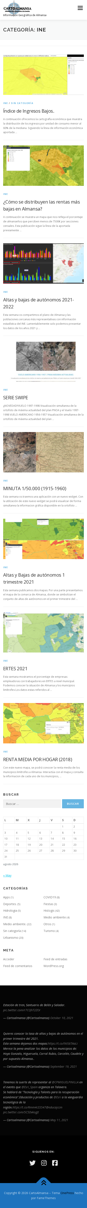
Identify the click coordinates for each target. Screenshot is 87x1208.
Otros (47, 924)
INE (5, 103)
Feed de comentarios (17, 966)
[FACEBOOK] (55, 1163)
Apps (6, 897)
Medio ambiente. (14, 924)
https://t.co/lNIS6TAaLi (63, 1043)
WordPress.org (54, 966)
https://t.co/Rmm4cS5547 (29, 1107)
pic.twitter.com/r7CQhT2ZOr (22, 1010)
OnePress (67, 1193)
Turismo (49, 931)
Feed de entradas (55, 959)
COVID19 (50, 897)
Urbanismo (10, 938)
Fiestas (48, 904)
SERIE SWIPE (15, 397)
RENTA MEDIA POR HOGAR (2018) (37, 759)
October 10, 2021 (61, 1018)
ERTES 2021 (15, 668)
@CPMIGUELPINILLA (65, 1082)
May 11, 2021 (59, 1120)
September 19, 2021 (63, 1066)
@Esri (57, 1097)
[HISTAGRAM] (44, 1163)
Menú (79, 8)
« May (7, 875)
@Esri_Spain (30, 1087)
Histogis (49, 910)
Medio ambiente (55, 917)
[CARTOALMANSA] (32, 1163)
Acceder (8, 959)
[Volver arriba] (43, 1183)
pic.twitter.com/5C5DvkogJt (21, 1112)
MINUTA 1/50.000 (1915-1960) (34, 488)
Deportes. (10, 904)
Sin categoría (22, 103)
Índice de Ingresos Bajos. (28, 111)
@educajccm (54, 1107)
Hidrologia (10, 910)
